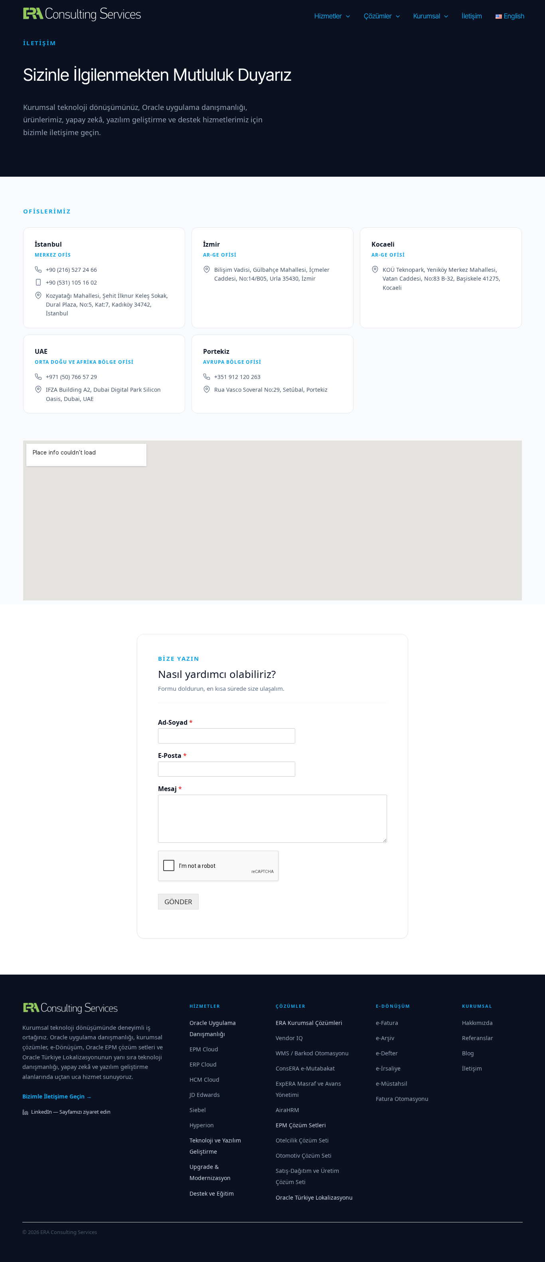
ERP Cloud (203, 1064)
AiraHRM (287, 1110)
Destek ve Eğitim (212, 1193)
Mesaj (170, 789)
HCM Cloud (204, 1079)
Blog (468, 1053)
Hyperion (202, 1125)
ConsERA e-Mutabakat (305, 1068)
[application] (346, 16)
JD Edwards (205, 1095)
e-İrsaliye (388, 1068)
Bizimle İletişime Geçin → (57, 1096)
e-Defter (387, 1053)
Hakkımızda (477, 1023)
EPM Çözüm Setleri (301, 1125)
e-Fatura (387, 1023)
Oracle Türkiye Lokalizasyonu (314, 1197)
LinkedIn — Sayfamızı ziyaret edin (71, 1111)
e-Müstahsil (391, 1083)
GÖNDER (178, 901)
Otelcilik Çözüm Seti (302, 1140)
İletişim (472, 1068)
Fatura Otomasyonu (402, 1099)
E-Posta (172, 756)
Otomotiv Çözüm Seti (304, 1155)
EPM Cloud (204, 1049)
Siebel (198, 1110)
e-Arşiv (385, 1038)
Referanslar (477, 1038)
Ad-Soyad (175, 722)
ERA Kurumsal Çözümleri (309, 1023)
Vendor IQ (289, 1038)
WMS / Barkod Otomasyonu (312, 1053)
